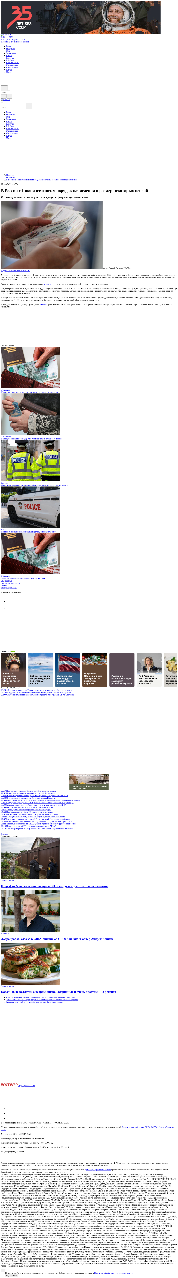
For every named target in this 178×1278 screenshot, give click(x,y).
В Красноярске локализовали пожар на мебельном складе (29, 814)
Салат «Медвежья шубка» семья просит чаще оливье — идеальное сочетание (40, 997)
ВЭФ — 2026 (7, 37)
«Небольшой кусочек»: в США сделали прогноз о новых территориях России (38, 824)
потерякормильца (9, 588)
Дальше (4, 834)
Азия (3, 529)
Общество (5, 390)
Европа (4, 483)
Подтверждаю (11, 1276)
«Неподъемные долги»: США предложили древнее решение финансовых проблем (40, 800)
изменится (48, 284)
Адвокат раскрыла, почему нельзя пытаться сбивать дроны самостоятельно (37, 828)
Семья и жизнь (7, 880)
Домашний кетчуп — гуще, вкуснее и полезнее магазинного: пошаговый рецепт (42, 1000)
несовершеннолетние (10, 583)
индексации (6, 581)
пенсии (4, 585)
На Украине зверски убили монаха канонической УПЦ (28, 807)
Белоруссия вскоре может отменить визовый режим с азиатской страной (36, 692)
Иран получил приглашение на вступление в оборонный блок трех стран (36, 821)
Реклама (31, 1086)
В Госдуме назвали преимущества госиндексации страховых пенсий (31, 439)
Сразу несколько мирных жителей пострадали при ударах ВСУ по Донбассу (37, 695)
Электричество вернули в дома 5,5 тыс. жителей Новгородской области (35, 819)
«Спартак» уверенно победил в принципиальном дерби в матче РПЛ (34, 795)
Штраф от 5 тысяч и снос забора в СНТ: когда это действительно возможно (54, 886)
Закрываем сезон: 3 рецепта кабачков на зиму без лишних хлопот (35, 1002)
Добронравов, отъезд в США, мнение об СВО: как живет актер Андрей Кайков (57, 939)
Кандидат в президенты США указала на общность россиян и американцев (37, 803)
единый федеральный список (98, 1170)
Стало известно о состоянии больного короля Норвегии (28, 798)
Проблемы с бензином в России (15, 42)
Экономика (6, 436)
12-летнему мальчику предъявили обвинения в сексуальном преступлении (34, 485)
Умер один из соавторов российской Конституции (26, 810)
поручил (43, 304)
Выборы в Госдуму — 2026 (13, 39)
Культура (5, 933)
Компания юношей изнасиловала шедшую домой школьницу (28, 532)
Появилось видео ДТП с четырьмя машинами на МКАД (28, 826)
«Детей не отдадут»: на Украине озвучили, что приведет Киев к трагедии (36, 690)
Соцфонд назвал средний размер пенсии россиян (23, 578)
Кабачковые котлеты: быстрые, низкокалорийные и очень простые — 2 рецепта (58, 991)
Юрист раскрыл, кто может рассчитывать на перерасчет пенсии (29, 392)
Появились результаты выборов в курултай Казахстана (28, 793)
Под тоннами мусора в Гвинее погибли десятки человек (28, 791)
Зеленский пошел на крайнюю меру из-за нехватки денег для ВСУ (33, 805)
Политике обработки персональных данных (113, 1273)
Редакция (23, 1086)
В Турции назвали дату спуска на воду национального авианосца (33, 817)
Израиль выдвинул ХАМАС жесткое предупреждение (27, 812)
